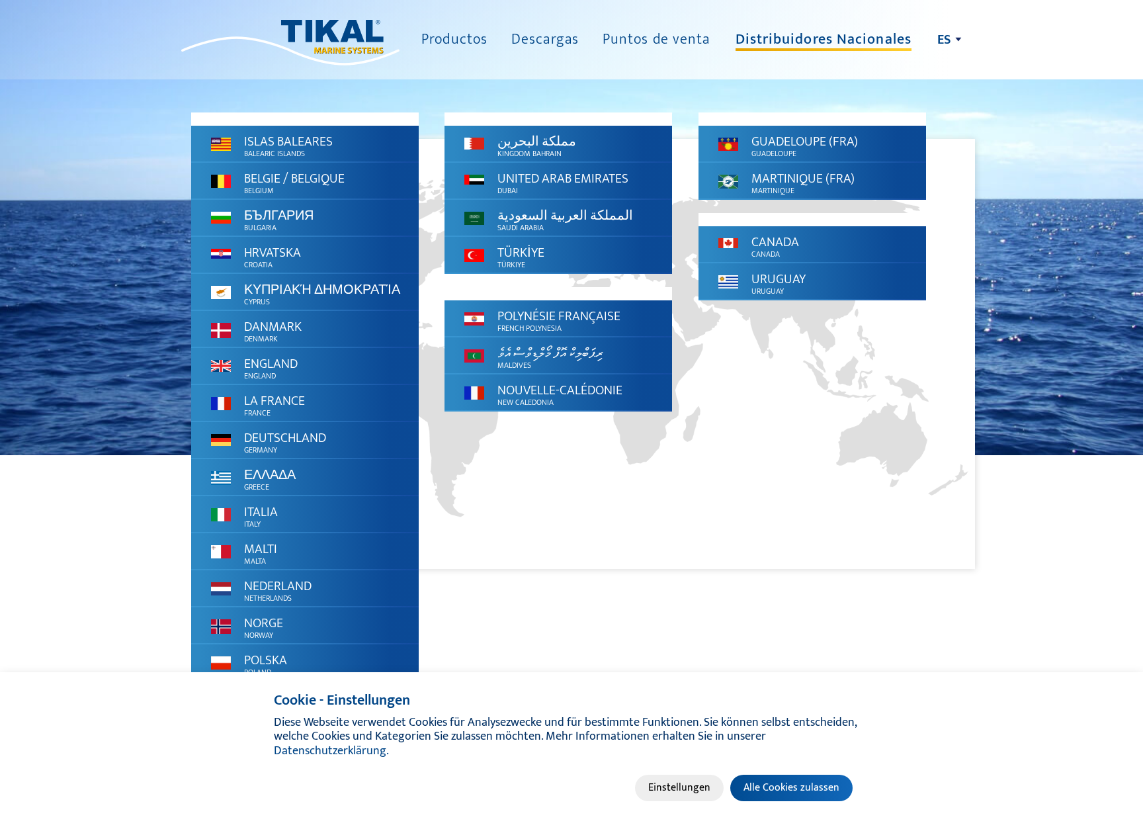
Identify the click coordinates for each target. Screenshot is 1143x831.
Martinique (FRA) (803, 182)
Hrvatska (272, 256)
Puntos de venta (656, 39)
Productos (454, 39)
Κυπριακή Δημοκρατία (322, 293)
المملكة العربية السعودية (565, 219)
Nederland (278, 590)
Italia (261, 516)
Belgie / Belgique (294, 182)
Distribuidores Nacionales (824, 39)
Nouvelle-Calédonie (559, 394)
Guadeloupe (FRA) (804, 145)
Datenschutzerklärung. (331, 751)
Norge (263, 627)
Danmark (273, 330)
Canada (775, 246)
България (279, 219)
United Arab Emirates (562, 182)
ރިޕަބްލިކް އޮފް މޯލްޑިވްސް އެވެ (550, 357)
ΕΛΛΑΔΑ (270, 479)
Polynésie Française (558, 320)
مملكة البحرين (536, 145)
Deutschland (285, 442)
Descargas (545, 39)
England (271, 367)
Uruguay (778, 283)
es (944, 39)
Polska (265, 664)
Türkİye (520, 256)
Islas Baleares (288, 145)
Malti (260, 553)
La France (274, 404)
